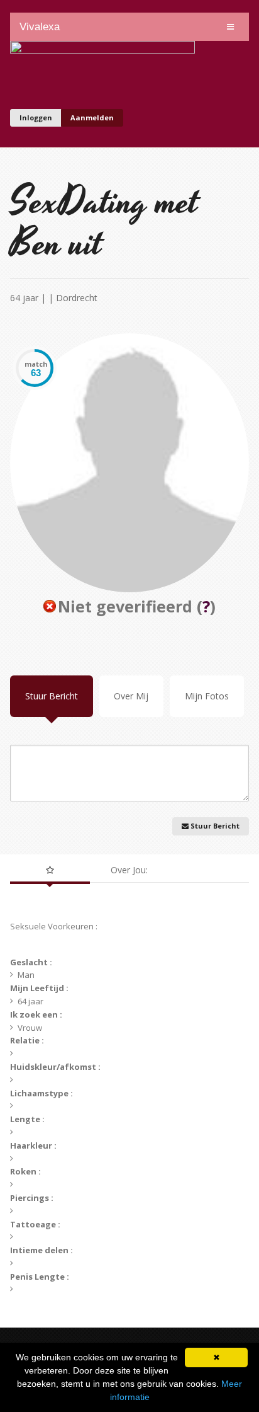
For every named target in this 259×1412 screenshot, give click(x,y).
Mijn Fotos (207, 696)
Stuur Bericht (51, 696)
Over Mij (131, 696)
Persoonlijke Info (50, 870)
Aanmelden (92, 117)
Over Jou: (129, 870)
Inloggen (35, 117)
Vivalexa (39, 27)
